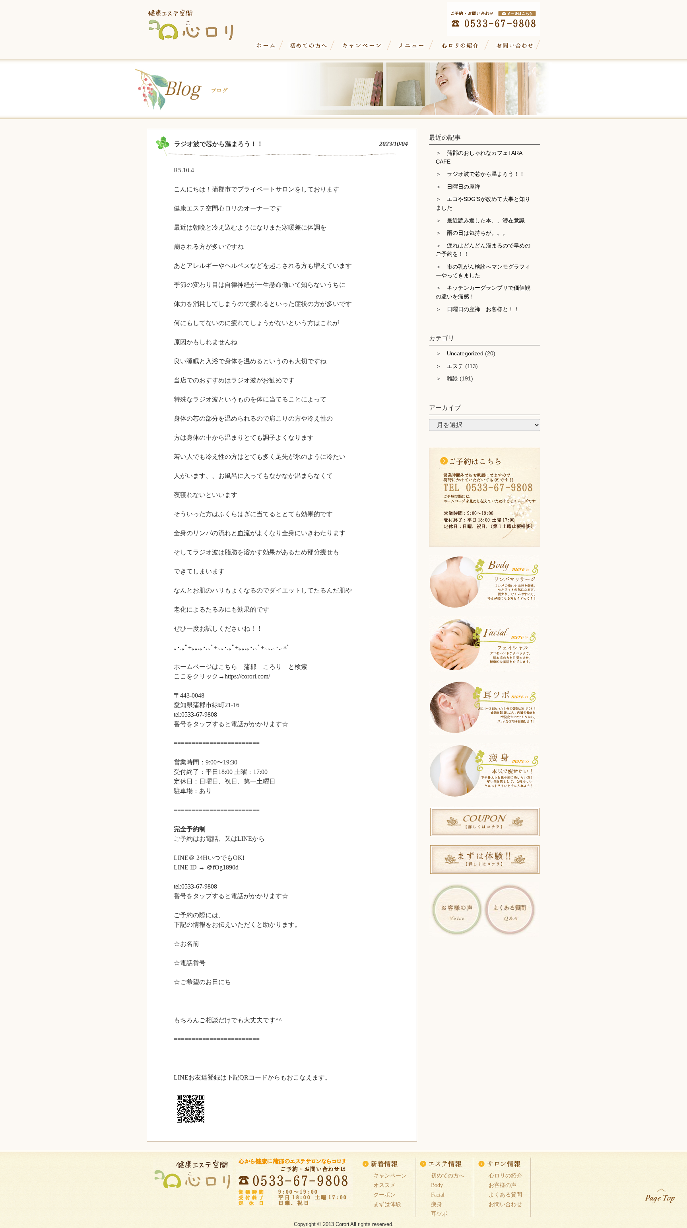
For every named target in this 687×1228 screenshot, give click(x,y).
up (660, 1194)
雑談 (452, 378)
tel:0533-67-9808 (195, 714)
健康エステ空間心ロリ (198, 22)
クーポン (384, 1194)
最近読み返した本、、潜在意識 (486, 220)
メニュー (411, 45)
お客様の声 (502, 1185)
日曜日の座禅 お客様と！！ (483, 309)
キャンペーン (362, 45)
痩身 (436, 1204)
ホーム (266, 45)
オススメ (384, 1185)
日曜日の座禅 (463, 186)
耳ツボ (439, 1213)
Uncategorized (465, 353)
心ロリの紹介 (460, 45)
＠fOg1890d (222, 867)
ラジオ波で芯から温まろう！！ (486, 174)
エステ (455, 366)
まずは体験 (387, 1204)
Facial (437, 1194)
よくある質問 (505, 1194)
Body (437, 1185)
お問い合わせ (513, 45)
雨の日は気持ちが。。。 (477, 233)
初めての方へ (308, 45)
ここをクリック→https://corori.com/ (222, 676)
